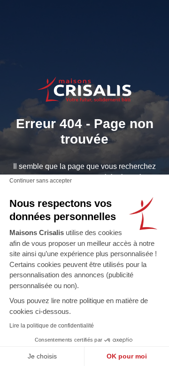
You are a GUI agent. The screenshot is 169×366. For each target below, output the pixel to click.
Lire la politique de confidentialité (51, 325)
